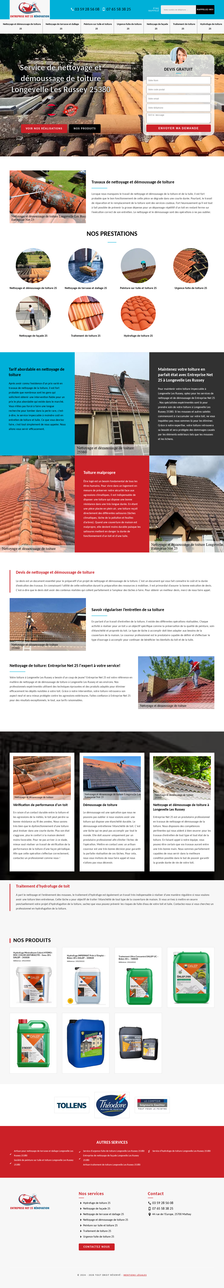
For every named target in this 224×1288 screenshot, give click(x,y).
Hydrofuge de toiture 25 (96, 1203)
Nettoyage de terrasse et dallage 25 (103, 1214)
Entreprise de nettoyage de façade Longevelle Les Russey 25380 (111, 1158)
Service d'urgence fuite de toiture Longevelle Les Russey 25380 (113, 1151)
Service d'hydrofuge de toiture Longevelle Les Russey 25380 (181, 1151)
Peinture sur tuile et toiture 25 (100, 1225)
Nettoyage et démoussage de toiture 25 (105, 1220)
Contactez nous (96, 1247)
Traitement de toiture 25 (97, 1231)
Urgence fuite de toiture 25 (98, 1236)
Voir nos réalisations (44, 128)
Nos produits (85, 128)
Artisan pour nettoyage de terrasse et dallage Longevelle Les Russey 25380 (43, 1153)
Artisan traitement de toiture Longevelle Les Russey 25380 (111, 1165)
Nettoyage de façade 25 (96, 1208)
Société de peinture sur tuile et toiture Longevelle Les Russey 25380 (43, 1162)
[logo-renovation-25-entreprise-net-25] (30, 9)
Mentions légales (135, 1275)
